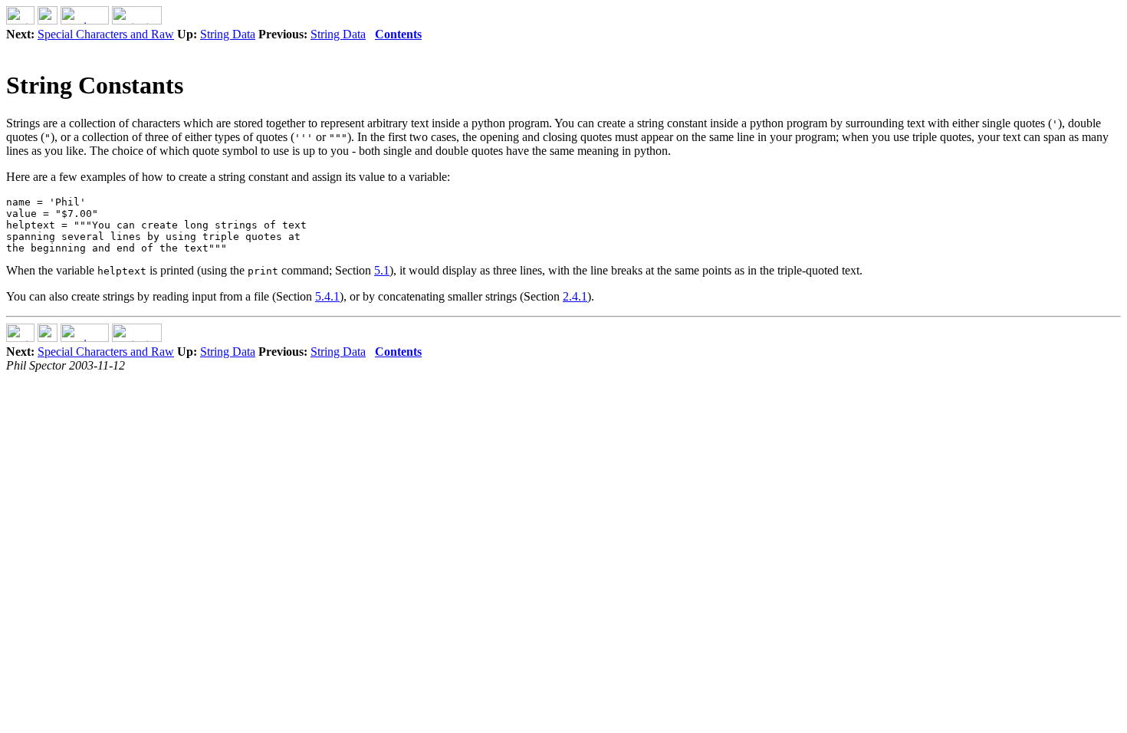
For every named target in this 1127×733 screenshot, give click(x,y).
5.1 (381, 270)
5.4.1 (327, 296)
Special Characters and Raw (106, 34)
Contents (398, 34)
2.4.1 (575, 296)
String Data (227, 34)
